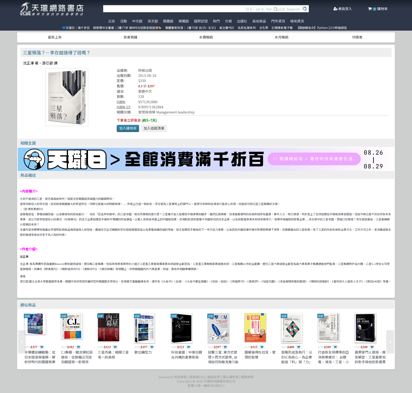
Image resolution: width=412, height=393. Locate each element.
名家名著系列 (247, 27)
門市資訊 (278, 21)
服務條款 (247, 377)
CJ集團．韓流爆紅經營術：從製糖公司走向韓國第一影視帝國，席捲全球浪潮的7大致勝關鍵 (77, 362)
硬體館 (184, 21)
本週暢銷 (206, 37)
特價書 (357, 37)
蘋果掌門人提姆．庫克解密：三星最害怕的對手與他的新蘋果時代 (370, 359)
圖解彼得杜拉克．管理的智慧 (260, 354)
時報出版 (145, 70)
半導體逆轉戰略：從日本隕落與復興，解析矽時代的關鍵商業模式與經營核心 (39, 359)
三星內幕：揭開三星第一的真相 (113, 354)
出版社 (242, 21)
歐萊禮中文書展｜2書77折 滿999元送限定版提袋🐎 (127, 27)
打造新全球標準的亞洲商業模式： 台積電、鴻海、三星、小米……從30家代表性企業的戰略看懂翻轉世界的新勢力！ (333, 364)
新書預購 (130, 37)
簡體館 (168, 21)
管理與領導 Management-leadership (166, 112)
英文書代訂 (226, 27)
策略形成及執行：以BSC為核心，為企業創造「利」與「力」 (296, 357)
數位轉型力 (143, 352)
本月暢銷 (281, 37)
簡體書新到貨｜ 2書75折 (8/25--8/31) (190, 27)
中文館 (137, 21)
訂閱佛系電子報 (282, 27)
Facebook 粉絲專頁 (172, 377)
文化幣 (263, 27)
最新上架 (55, 37)
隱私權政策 (231, 377)
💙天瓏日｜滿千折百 (76, 27)
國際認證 (201, 21)
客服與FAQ (197, 377)
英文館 (153, 21)
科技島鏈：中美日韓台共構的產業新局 (186, 354)
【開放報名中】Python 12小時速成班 (321, 27)
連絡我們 (213, 377)
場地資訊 (297, 21)
